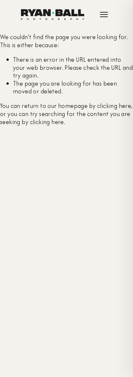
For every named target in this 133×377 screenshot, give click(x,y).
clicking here (114, 105)
